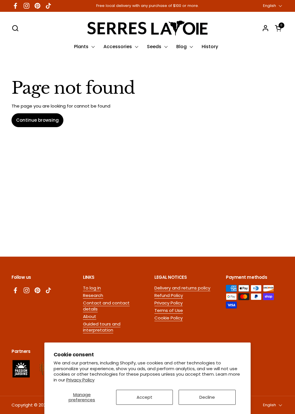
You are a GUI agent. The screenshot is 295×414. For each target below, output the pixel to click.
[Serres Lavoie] (147, 28)
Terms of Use (168, 310)
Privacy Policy (80, 380)
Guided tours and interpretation (101, 327)
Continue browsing (37, 120)
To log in (92, 288)
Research (93, 295)
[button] (15, 28)
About (89, 316)
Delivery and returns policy (182, 288)
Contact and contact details (106, 306)
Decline (207, 397)
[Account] (265, 28)
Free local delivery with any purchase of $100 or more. (147, 6)
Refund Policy (168, 295)
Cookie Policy (168, 318)
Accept (144, 397)
